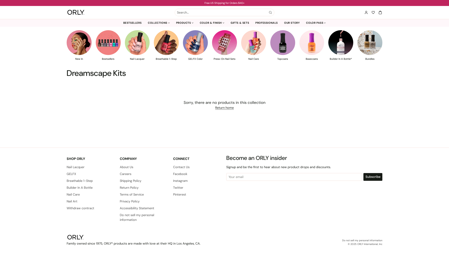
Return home (224, 108)
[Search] (270, 12)
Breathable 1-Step (80, 181)
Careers (125, 174)
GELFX (71, 174)
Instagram (180, 181)
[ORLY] (76, 12)
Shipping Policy (130, 181)
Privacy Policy (130, 201)
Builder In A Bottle (80, 188)
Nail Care (73, 194)
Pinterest (179, 194)
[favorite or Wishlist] (373, 12)
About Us (126, 167)
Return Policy (129, 188)
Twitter (178, 188)
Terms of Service (132, 194)
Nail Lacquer (76, 167)
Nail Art (72, 201)
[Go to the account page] (366, 12)
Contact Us (181, 167)
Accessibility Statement (137, 208)
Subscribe (373, 177)
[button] (380, 12)
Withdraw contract (80, 208)
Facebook (180, 174)
